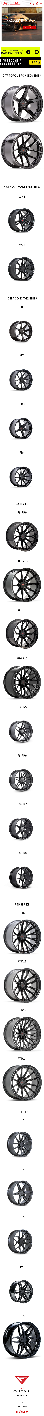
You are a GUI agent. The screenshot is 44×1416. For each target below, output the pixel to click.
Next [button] (40, 24)
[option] (22, 24)
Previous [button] (4, 24)
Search (22, 1388)
